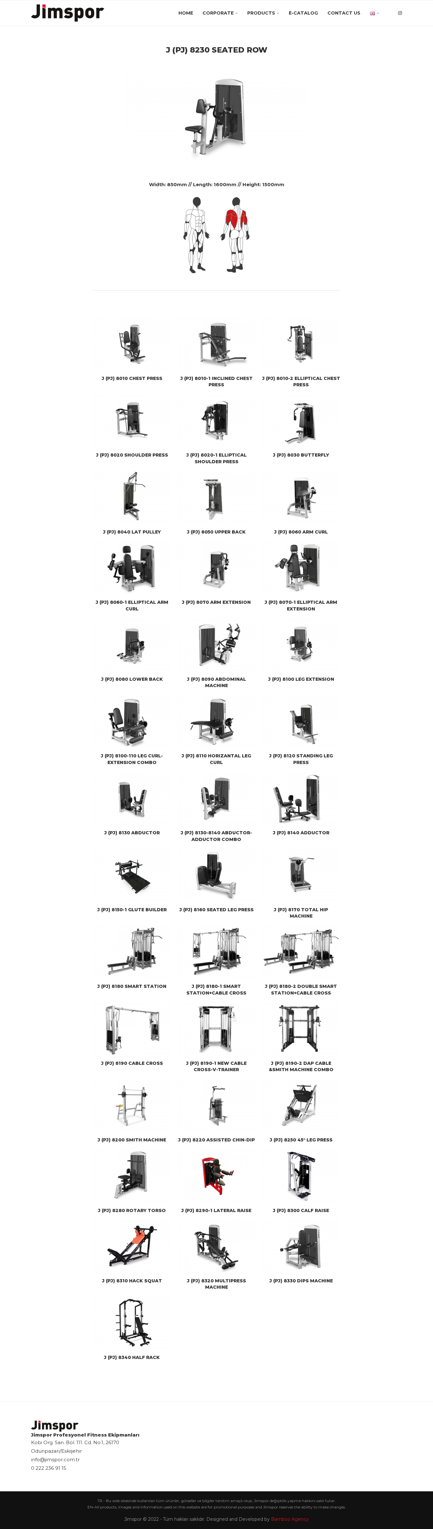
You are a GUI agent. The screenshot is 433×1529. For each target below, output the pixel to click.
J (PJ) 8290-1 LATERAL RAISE (216, 1210)
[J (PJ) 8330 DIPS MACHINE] (301, 1246)
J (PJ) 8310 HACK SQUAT (132, 1281)
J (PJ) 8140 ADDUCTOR (301, 833)
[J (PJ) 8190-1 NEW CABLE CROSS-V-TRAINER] (217, 1028)
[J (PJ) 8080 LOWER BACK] (132, 644)
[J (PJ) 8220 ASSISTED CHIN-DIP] (217, 1105)
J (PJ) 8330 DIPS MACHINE (301, 1281)
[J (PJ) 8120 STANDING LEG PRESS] (301, 721)
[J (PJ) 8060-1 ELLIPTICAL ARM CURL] (132, 568)
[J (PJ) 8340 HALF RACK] (132, 1323)
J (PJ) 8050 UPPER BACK (216, 532)
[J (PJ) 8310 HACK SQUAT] (132, 1246)
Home (185, 13)
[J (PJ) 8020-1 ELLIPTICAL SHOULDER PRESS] (217, 420)
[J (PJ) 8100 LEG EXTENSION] (301, 644)
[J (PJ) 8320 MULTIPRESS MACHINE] (217, 1246)
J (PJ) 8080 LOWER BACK (132, 679)
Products (261, 13)
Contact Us (343, 13)
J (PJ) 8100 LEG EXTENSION (301, 679)
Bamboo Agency (290, 1519)
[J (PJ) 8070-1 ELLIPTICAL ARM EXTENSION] (301, 568)
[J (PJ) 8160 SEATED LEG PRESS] (217, 875)
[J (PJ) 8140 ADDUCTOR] (301, 798)
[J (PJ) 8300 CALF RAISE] (301, 1176)
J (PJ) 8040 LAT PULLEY (132, 532)
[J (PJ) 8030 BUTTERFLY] (301, 420)
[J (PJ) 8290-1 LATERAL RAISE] (217, 1176)
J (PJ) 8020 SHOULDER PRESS (132, 455)
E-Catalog (303, 13)
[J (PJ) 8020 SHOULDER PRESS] (132, 420)
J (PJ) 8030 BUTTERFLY (301, 455)
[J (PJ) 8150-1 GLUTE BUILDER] (132, 875)
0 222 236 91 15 (48, 1468)
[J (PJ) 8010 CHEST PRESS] (132, 344)
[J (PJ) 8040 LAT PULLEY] (132, 497)
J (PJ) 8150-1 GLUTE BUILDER (132, 910)
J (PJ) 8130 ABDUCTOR (132, 833)
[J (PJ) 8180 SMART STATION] (132, 952)
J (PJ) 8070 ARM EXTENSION (216, 602)
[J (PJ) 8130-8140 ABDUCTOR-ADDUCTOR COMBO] (217, 798)
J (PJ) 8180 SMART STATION (131, 986)
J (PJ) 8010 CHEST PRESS (132, 378)
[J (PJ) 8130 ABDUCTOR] (132, 798)
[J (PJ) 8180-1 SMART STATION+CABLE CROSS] (217, 952)
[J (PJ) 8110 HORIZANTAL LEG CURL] (217, 721)
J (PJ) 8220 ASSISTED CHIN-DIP (216, 1140)
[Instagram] (400, 13)
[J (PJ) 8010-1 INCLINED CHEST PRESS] (217, 344)
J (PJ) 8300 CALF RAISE (301, 1210)
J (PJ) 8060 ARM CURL (301, 532)
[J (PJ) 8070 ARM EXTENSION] (217, 568)
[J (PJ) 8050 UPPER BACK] (217, 497)
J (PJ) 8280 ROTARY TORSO (132, 1210)
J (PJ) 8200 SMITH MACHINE (132, 1140)
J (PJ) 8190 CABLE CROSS (132, 1063)
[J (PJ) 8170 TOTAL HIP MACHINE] (301, 875)
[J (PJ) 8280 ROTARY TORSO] (132, 1176)
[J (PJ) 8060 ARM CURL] (301, 497)
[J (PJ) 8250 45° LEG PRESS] (301, 1105)
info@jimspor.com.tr (55, 1459)
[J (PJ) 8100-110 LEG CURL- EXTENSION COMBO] (132, 721)
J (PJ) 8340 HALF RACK (132, 1357)
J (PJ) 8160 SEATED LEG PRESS (216, 910)
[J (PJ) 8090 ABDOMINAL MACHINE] (217, 644)
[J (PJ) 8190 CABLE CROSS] (132, 1028)
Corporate (218, 13)
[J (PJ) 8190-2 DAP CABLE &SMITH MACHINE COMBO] (301, 1028)
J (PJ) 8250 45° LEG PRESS (301, 1140)
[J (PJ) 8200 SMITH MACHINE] (132, 1105)
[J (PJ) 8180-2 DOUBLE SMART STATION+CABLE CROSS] (301, 952)
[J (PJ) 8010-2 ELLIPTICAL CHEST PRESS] (301, 344)
